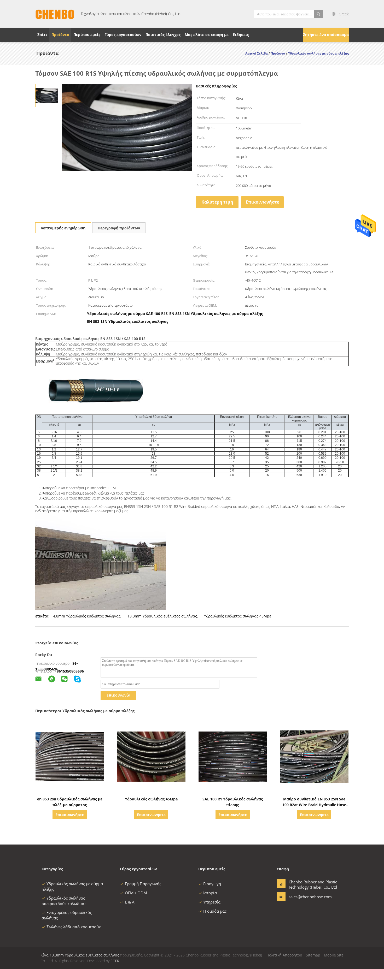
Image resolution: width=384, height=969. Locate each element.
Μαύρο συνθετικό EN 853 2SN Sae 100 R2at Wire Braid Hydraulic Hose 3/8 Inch (314, 804)
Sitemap (313, 955)
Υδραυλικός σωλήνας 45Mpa (151, 798)
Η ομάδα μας (214, 911)
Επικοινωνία (118, 695)
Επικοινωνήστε (262, 202)
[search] (318, 14)
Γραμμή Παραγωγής (143, 883)
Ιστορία (210, 892)
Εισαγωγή (212, 883)
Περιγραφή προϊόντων (119, 227)
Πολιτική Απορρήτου (284, 955)
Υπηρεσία (211, 902)
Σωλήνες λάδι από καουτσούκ (73, 926)
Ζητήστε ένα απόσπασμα (326, 34)
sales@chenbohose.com (305, 896)
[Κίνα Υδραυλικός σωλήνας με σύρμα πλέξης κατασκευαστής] (54, 14)
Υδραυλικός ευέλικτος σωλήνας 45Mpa (237, 616)
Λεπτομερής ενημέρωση (63, 227)
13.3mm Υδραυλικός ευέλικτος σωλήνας (162, 616)
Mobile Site (334, 955)
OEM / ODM (136, 892)
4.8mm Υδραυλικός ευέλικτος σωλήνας (86, 616)
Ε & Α (130, 902)
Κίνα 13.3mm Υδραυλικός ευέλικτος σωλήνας (79, 955)
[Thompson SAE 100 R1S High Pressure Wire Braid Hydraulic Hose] (47, 95)
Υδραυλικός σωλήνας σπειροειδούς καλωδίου (63, 900)
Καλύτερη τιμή (217, 202)
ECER (114, 960)
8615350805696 (70, 671)
